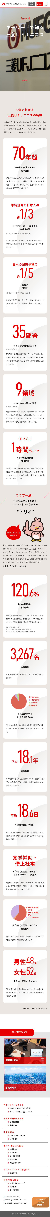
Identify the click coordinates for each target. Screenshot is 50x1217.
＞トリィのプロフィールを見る (14, 566)
